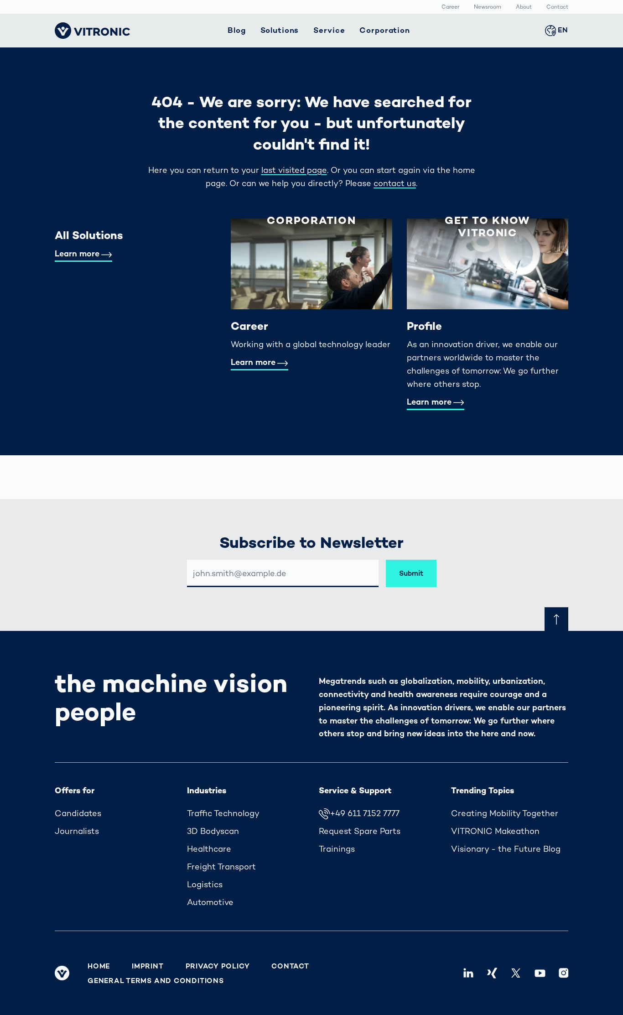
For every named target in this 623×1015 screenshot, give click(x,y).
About (524, 7)
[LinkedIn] (468, 973)
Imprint (147, 966)
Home (99, 966)
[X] (516, 973)
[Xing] (492, 973)
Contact (557, 7)
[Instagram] (564, 973)
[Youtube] (539, 973)
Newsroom (487, 7)
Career (450, 7)
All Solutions (89, 235)
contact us (395, 183)
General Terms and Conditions (156, 980)
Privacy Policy (218, 966)
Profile (424, 326)
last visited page (294, 170)
